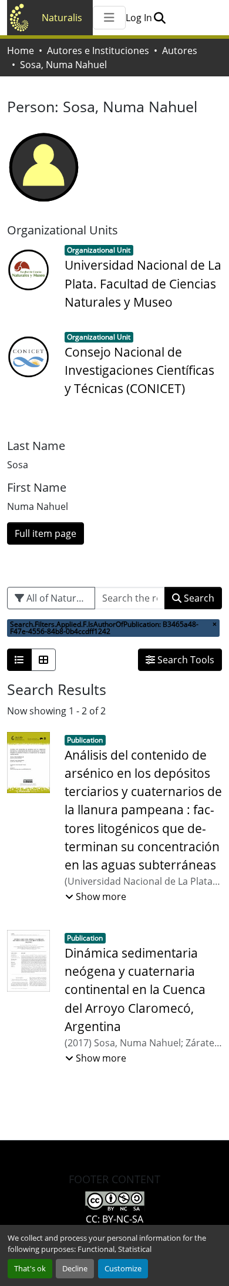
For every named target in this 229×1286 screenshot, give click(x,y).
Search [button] (197, 598)
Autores (179, 50)
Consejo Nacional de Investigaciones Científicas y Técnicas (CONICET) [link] (139, 370)
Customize (123, 1268)
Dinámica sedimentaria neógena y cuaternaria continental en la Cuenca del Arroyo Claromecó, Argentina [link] (135, 990)
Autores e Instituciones (98, 50)
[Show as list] (19, 660)
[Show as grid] (43, 660)
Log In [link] (139, 17)
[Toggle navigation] (109, 17)
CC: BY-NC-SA (114, 1219)
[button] (159, 18)
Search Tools (184, 659)
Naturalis (62, 17)
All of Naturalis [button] (57, 598)
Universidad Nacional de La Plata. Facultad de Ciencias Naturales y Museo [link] (143, 283)
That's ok (30, 1268)
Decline (74, 1268)
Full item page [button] (45, 533)
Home (20, 50)
